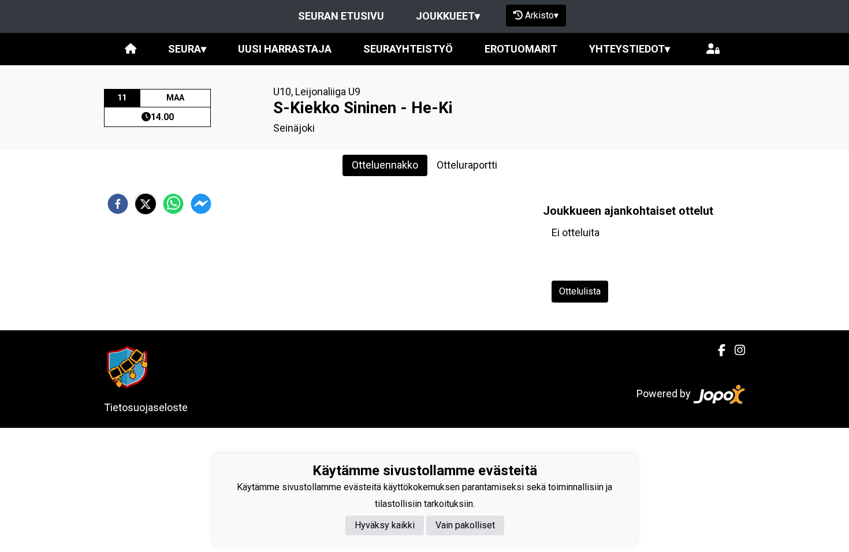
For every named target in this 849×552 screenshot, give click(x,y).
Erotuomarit (521, 49)
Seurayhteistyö (408, 49)
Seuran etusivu (341, 16)
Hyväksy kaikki (385, 525)
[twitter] (145, 203)
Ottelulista (580, 291)
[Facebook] (717, 350)
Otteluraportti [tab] (467, 165)
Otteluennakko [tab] (385, 165)
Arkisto (541, 15)
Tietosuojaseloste (146, 407)
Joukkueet (448, 16)
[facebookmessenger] (201, 203)
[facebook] (117, 203)
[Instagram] (735, 350)
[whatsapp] (173, 203)
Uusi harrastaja (285, 49)
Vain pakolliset (465, 525)
